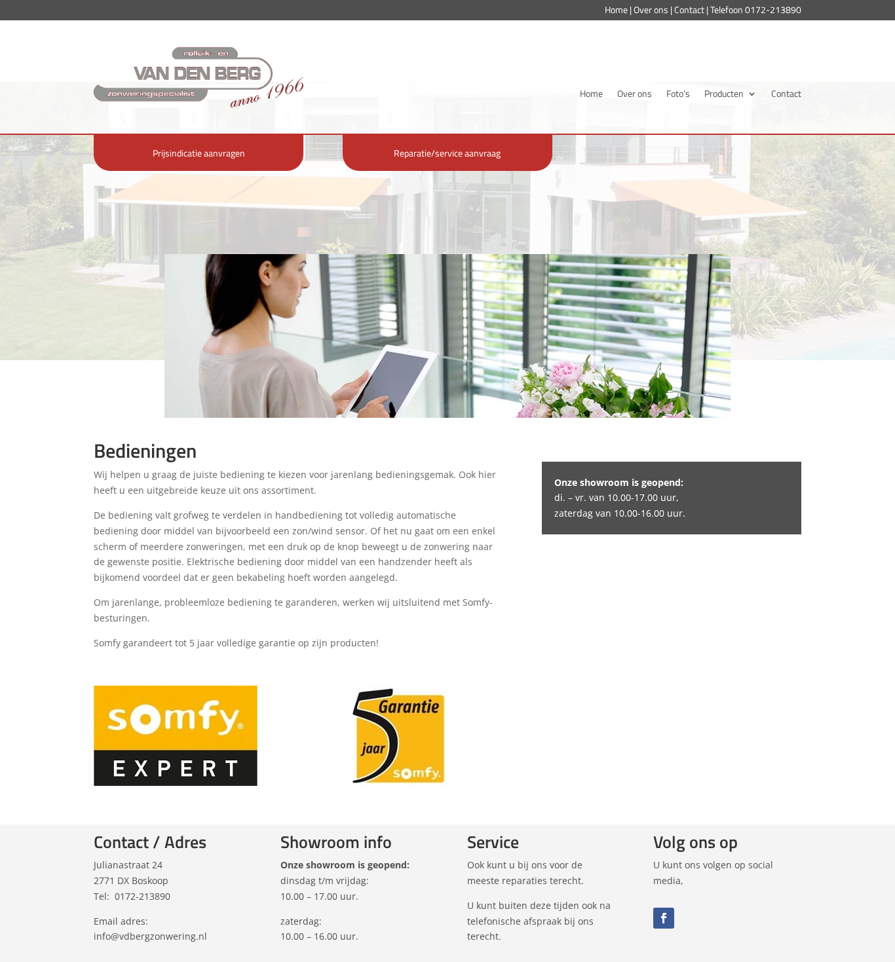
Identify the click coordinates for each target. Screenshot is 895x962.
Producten (724, 94)
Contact (689, 9)
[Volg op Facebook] (663, 918)
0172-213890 (773, 9)
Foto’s (678, 94)
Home (616, 9)
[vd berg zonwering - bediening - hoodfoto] (447, 417)
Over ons (651, 9)
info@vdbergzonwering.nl (150, 936)
